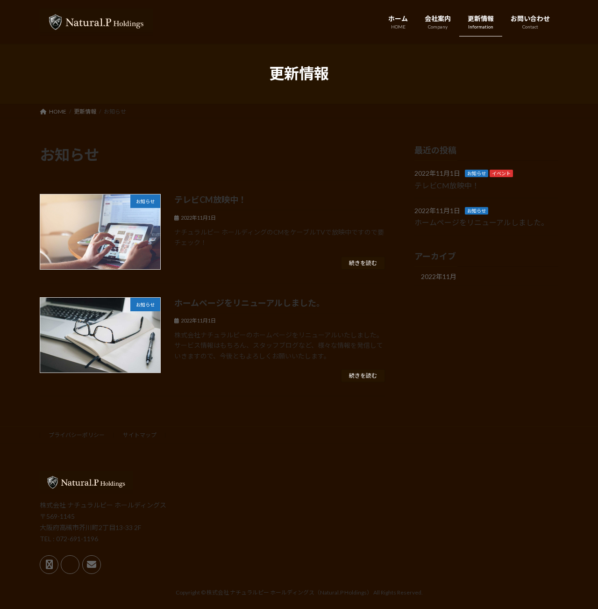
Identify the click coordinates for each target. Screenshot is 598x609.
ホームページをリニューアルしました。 (249, 303)
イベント (501, 173)
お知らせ (476, 173)
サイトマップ (140, 434)
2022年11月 (438, 276)
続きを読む (363, 262)
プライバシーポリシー (77, 434)
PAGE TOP (575, 582)
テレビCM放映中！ (210, 199)
